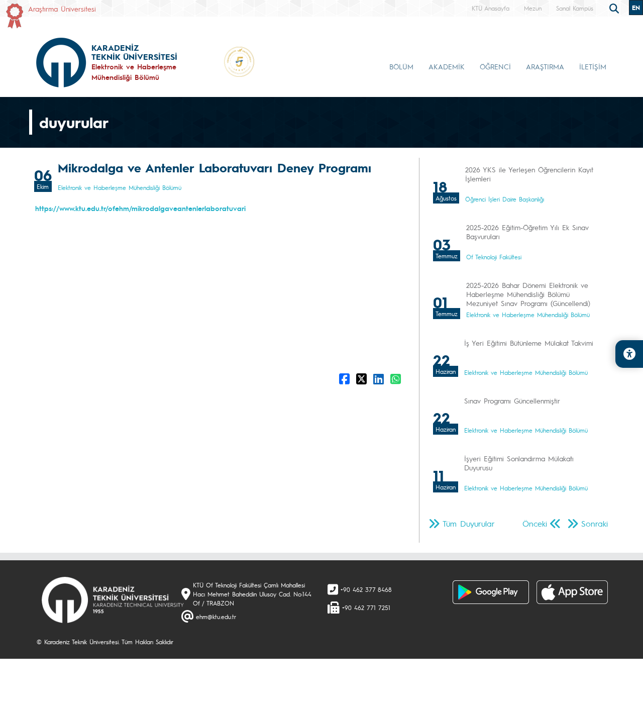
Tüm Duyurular (469, 523)
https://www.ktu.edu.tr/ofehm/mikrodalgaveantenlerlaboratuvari (140, 208)
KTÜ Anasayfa (490, 8)
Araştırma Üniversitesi (62, 8)
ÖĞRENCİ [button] (495, 66)
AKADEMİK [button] (446, 66)
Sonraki (594, 523)
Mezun (533, 8)
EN (636, 8)
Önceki (534, 523)
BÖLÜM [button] (401, 66)
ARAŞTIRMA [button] (545, 66)
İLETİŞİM (592, 66)
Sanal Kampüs (574, 8)
